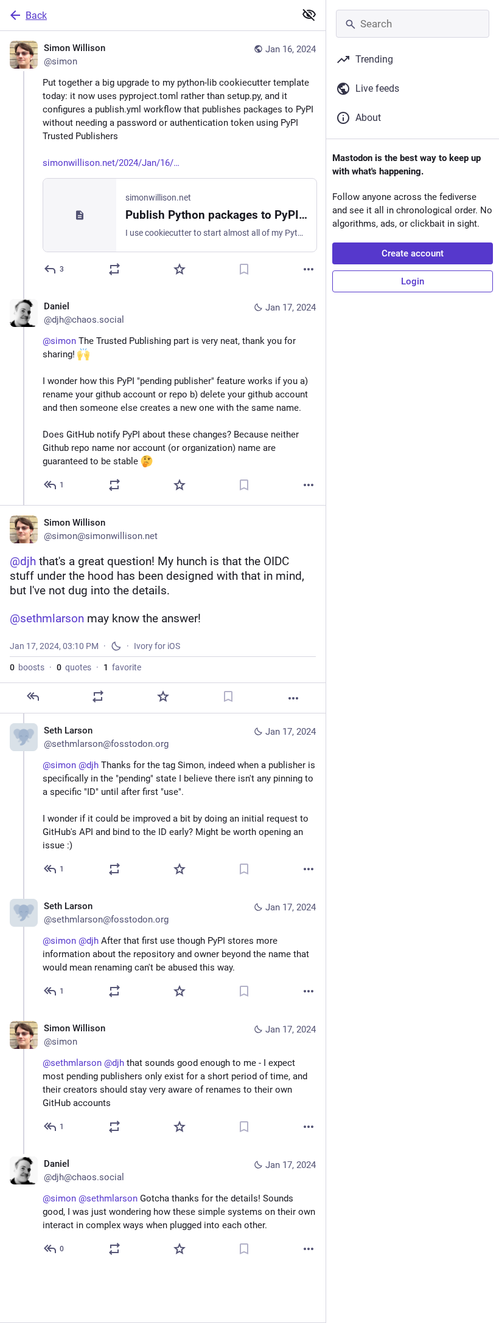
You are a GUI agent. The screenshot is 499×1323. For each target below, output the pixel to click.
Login (412, 281)
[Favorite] (179, 269)
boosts (27, 667)
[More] (308, 269)
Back (36, 15)
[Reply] (33, 696)
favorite (122, 667)
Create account (413, 253)
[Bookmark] (244, 269)
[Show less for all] (309, 14)
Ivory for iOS (157, 646)
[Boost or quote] (114, 269)
